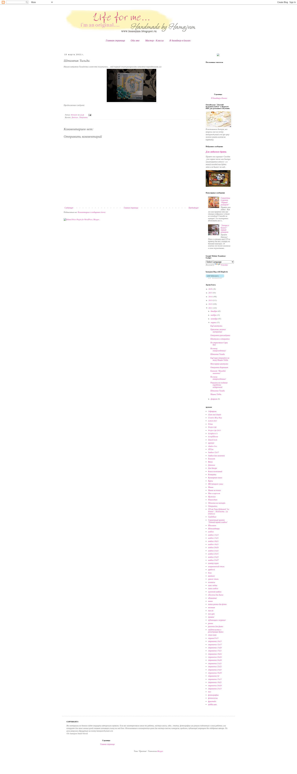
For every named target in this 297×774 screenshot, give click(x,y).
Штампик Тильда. (217, 354)
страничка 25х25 (215, 669)
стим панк (212, 635)
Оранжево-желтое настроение (218, 330)
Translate (224, 265)
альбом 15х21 (213, 538)
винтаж (211, 576)
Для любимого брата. (216, 151)
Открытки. (83, 117)
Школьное (212, 525)
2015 (211, 292)
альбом (211, 531)
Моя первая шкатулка (219, 363)
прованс (211, 617)
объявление (212, 598)
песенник (211, 607)
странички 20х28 (215, 685)
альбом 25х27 (213, 560)
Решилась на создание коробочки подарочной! (219, 384)
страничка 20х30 (215, 660)
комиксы (211, 582)
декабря (214, 311)
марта (214, 322)
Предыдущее (193, 207)
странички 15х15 (215, 679)
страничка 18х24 (215, 654)
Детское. (75, 117)
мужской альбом (214, 591)
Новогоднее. (213, 499)
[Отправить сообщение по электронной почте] (90, 114)
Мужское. (212, 496)
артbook (211, 569)
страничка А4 (213, 676)
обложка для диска (215, 594)
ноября (214, 315)
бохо (210, 572)
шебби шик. (212, 704)
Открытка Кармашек (219, 367)
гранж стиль (213, 579)
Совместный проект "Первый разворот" (225, 201)
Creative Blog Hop (215, 417)
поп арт (211, 614)
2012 (211, 304)
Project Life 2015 (214, 430)
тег (209, 691)
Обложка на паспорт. (217, 503)
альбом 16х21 (213, 541)
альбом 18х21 (213, 544)
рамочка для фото (215, 626)
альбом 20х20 (213, 547)
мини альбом (213, 588)
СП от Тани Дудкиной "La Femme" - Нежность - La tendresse (218, 511)
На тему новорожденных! (218, 349)
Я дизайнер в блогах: (180, 40)
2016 (211, 289)
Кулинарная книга (215, 477)
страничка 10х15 (215, 641)
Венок (210, 461)
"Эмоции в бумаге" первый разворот (225, 228)
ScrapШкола (213, 436)
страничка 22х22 (215, 666)
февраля (214, 399)
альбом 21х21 (213, 550)
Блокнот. (211, 458)
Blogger (160, 751)
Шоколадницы (214, 528)
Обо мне (135, 40)
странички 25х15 (215, 688)
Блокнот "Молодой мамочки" (218, 372)
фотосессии (213, 698)
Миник (210, 487)
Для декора (212, 468)
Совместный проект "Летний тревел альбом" (218, 521)
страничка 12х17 (215, 644)
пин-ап (210, 610)
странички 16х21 (215, 682)
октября (214, 318)
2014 (211, 296)
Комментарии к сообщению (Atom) (91, 212)
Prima (210, 424)
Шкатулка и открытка (220, 339)
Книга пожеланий (215, 471)
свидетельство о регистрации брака (215, 630)
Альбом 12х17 (213, 452)
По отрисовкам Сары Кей (219, 343)
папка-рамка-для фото (217, 604)
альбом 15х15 (213, 535)
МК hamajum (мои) (215, 484)
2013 (211, 300)
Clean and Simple (214, 414)
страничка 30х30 (215, 673)
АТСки (210, 449)
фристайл (212, 701)
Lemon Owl (212, 420)
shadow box (212, 446)
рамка (210, 623)
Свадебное (212, 516)
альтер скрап (213, 563)
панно (210, 601)
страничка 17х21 (215, 650)
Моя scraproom (214, 493)
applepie (211, 443)
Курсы (210, 481)
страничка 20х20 (215, 657)
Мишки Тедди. (216, 394)
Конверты (212, 474)
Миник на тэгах (214, 490)
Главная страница (115, 40)
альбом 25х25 (213, 557)
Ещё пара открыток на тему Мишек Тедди (219, 359)
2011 (211, 308)
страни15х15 (213, 638)
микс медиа (212, 585)
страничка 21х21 (215, 663)
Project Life (212, 427)
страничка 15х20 (215, 647)
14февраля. (212, 411)
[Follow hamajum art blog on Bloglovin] (215, 278)
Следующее (69, 207)
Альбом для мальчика (216, 455)
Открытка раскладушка (220, 335)
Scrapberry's (213, 433)
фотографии (213, 695)
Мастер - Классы (154, 40)
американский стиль (216, 566)
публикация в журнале (217, 620)
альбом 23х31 (213, 553)
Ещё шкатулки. (216, 326)
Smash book (212, 439)
